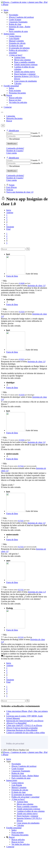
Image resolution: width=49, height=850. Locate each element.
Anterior (9, 212)
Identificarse (12, 144)
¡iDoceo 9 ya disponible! (16, 723)
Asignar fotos (19, 57)
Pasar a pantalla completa (24, 62)
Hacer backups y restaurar (25, 74)
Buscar (9, 95)
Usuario (34, 133)
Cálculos (17, 83)
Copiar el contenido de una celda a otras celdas (25, 732)
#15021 (21, 359)
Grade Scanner (15, 19)
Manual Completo (16, 41)
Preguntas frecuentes (17, 93)
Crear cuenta (11, 153)
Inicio (6, 10)
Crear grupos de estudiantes (25, 81)
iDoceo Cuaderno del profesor (21, 17)
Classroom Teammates (18, 22)
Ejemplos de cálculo (17, 43)
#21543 (21, 637)
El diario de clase (16, 45)
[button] (12, 130)
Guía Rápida (14, 38)
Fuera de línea (12, 276)
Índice (11, 88)
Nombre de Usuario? (15, 150)
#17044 (21, 466)
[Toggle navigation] (2, 112)
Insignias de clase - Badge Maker (25, 776)
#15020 (21, 312)
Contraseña (35, 136)
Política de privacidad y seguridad (25, 797)
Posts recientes (15, 90)
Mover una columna (22, 60)
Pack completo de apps (18, 31)
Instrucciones (9, 34)
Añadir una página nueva (24, 71)
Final (8, 229)
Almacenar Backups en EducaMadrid (21, 730)
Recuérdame (14, 139)
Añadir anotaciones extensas (26, 64)
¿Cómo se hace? (15, 55)
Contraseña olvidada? (15, 148)
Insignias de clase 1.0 (36, 285)
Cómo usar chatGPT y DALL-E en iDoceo (24, 725)
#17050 (21, 547)
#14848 (21, 283)
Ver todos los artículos (18, 102)
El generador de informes (19, 48)
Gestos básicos (15, 36)
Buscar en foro (15, 100)
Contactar (8, 107)
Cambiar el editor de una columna (31, 811)
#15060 (21, 440)
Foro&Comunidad (11, 86)
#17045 (21, 521)
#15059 (21, 395)
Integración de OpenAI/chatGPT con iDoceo (24, 721)
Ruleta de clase (15, 24)
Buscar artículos (15, 98)
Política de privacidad (15, 743)
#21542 (21, 590)
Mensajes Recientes (14, 118)
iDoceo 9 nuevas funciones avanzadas (22, 728)
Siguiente (10, 227)
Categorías (10, 116)
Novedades (13, 15)
